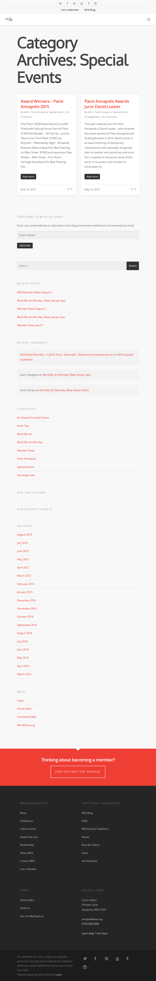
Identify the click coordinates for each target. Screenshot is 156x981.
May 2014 (23, 657)
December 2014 (26, 600)
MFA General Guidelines (95, 828)
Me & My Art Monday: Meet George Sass (41, 300)
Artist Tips (23, 426)
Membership (27, 844)
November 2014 (26, 608)
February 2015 (25, 584)
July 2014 (22, 641)
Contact (58, 974)
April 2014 (23, 666)
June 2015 (23, 551)
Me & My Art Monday (30, 442)
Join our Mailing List (31, 916)
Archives (25, 908)
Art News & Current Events (33, 417)
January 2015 (24, 592)
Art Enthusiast (89, 860)
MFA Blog (89, 10)
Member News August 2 (31, 309)
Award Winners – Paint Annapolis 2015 (42, 104)
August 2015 (24, 534)
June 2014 (23, 649)
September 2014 (27, 625)
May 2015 (23, 559)
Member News (26, 450)
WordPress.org (26, 725)
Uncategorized (92, 116)
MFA (26, 112)
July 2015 (22, 543)
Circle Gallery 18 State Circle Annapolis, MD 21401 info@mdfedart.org (94, 910)
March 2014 (24, 674)
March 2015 (24, 575)
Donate (86, 836)
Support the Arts (29, 836)
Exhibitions (26, 820)
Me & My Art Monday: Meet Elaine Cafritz (64, 390)
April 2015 (23, 567)
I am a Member (70, 10)
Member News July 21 (30, 325)
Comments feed (26, 717)
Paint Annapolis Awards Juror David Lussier (106, 104)
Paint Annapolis (39, 112)
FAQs (85, 820)
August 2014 (24, 633)
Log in (20, 700)
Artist (85, 852)
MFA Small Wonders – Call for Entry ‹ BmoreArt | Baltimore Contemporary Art (66, 354)
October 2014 (25, 616)
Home (23, 812)
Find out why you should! (78, 771)
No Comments (109, 116)
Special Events (56, 112)
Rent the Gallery (91, 844)
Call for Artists (28, 828)
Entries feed (24, 708)
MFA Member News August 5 (34, 292)
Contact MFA (27, 860)
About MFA (26, 852)
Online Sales (27, 900)
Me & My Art (24, 434)
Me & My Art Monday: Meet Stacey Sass (41, 317)
